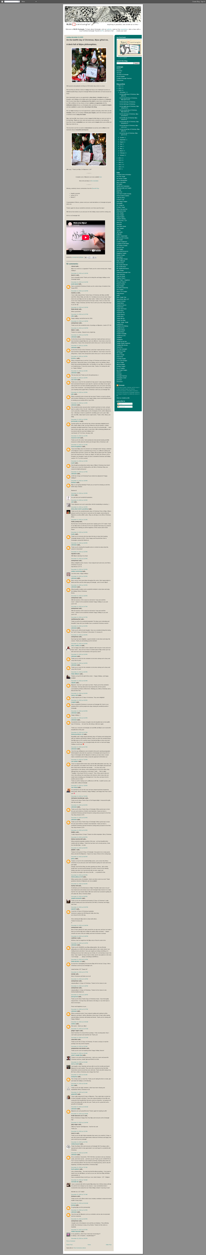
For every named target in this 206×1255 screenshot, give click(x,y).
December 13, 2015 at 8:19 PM (79, 817)
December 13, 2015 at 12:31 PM (79, 282)
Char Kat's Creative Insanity (124, 193)
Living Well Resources (122, 251)
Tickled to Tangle (121, 351)
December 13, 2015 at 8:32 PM (79, 837)
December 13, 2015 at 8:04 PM (79, 805)
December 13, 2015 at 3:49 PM (79, 663)
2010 (119, 166)
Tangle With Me (121, 318)
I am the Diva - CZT (122, 220)
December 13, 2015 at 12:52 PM (79, 335)
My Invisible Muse (121, 266)
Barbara (73, 482)
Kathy (73, 534)
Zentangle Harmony (122, 376)
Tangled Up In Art (121, 335)
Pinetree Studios (121, 284)
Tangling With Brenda (122, 345)
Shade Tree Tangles (122, 291)
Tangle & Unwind (121, 301)
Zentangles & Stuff (121, 377)
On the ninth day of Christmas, (127, 104)
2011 (119, 164)
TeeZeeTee (120, 347)
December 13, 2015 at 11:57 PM (79, 1009)
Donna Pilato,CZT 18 (77, 877)
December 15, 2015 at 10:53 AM (79, 1203)
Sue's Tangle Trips (121, 297)
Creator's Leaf (120, 199)
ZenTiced (119, 379)
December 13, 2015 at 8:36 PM (79, 848)
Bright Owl (119, 192)
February (122, 153)
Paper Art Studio (121, 276)
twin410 (73, 909)
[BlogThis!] (89, 257)
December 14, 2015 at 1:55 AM (79, 1053)
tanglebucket (120, 324)
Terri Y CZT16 (75, 1064)
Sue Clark (74, 379)
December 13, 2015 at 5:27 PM (79, 732)
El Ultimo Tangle (121, 207)
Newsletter (119, 70)
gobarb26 (74, 1094)
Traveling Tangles (121, 358)
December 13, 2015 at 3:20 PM (79, 643)
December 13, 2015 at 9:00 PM (79, 856)
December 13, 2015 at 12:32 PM (79, 291)
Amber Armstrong (76, 571)
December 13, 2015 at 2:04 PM (79, 532)
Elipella (73, 682)
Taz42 (73, 463)
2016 (119, 88)
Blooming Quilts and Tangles (124, 188)
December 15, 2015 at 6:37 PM (79, 1229)
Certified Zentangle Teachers (124, 78)
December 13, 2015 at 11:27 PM (79, 972)
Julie (72, 394)
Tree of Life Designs (122, 360)
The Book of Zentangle (122, 74)
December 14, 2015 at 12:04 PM (79, 1122)
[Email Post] (85, 257)
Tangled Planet (120, 331)
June (121, 146)
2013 (119, 160)
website (109, 29)
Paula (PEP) (74, 284)
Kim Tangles (120, 239)
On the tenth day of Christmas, (128, 102)
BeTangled (119, 184)
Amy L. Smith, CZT (76, 645)
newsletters (124, 29)
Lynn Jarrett (74, 996)
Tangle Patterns (121, 314)
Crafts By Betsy (121, 197)
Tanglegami (120, 339)
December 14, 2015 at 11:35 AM (79, 1113)
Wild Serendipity (121, 364)
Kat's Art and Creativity (122, 238)
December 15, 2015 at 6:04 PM (79, 1219)
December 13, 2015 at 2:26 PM (79, 569)
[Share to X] (91, 257)
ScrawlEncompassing (122, 287)
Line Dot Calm (120, 247)
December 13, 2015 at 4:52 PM (79, 680)
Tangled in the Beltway (122, 326)
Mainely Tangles (121, 255)
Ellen (72, 316)
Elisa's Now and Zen (122, 209)
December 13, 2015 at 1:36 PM (79, 507)
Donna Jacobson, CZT (77, 734)
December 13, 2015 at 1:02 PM (79, 377)
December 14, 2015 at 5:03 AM (79, 1074)
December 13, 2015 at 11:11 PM (79, 959)
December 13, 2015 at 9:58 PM (79, 896)
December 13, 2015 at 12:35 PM (79, 307)
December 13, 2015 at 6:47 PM (79, 747)
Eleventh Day (95, 188)
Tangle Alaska (120, 303)
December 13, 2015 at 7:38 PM (79, 785)
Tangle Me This (121, 312)
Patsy (73, 858)
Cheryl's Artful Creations (123, 195)
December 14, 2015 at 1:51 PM (79, 1131)
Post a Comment (70, 1241)
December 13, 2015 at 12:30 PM (79, 273)
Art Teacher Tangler (122, 178)
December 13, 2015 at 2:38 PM (79, 595)
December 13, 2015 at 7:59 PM (79, 796)
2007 (119, 169)
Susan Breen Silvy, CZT (123, 299)
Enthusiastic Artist (121, 211)
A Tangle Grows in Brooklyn (124, 174)
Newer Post (69, 1244)
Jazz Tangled (120, 228)
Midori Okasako (76, 1231)
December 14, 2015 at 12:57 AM (79, 1037)
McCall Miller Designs (122, 259)
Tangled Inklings (121, 330)
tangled (73, 702)
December (123, 92)
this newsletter (94, 180)
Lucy (72, 1085)
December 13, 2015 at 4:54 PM (79, 693)
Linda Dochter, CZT (76, 961)
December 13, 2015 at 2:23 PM (79, 558)
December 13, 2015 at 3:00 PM (79, 635)
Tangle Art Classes (121, 305)
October (122, 137)
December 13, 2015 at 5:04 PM (79, 711)
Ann (72, 502)
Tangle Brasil (120, 306)
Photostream (120, 80)
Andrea (73, 1024)
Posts (120, 404)
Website (119, 68)
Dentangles (120, 203)
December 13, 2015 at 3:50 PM (79, 672)
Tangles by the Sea (122, 341)
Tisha (72, 495)
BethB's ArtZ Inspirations (123, 186)
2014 (119, 158)
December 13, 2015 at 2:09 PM (79, 543)
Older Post (108, 1244)
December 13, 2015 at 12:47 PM (79, 314)
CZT (102, 31)
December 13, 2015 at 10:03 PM (79, 907)
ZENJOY (119, 372)
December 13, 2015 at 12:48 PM (79, 321)
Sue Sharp (74, 787)
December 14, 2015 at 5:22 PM (79, 1152)
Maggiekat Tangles (121, 253)
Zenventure (120, 381)
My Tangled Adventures (123, 268)
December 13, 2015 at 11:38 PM (79, 994)
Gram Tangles (120, 215)
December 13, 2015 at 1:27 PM (79, 471)
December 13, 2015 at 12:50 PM (79, 328)
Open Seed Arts (121, 274)
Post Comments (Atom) (80, 1248)
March (121, 150)
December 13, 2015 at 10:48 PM (79, 936)
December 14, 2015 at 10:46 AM (79, 1106)
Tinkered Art (120, 356)
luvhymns (74, 1076)
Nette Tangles (120, 270)
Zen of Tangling (121, 368)
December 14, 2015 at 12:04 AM (79, 1021)
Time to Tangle (120, 354)
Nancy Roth (74, 695)
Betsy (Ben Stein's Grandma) (79, 509)
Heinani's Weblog (121, 218)
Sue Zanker (74, 761)
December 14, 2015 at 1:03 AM (79, 1046)
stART (118, 295)
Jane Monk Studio (121, 226)
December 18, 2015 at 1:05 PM (79, 1238)
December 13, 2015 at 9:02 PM (79, 875)
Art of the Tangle (121, 176)
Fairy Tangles (120, 213)
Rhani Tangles (120, 285)
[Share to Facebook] (93, 257)
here (100, 177)
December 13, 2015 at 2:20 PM (79, 551)
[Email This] (87, 257)
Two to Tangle (120, 362)
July (121, 144)
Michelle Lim (75, 1182)
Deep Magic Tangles (122, 201)
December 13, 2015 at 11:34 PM (79, 979)
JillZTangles (120, 232)
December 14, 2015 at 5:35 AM (79, 1083)
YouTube (119, 72)
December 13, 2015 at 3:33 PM (79, 654)
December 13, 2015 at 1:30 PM (79, 480)
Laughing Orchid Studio (123, 243)
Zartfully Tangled (121, 366)
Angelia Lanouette (76, 898)
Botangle (119, 190)
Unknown (74, 337)
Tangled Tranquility (121, 333)
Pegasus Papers (121, 278)
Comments (122, 406)
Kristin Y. (73, 358)
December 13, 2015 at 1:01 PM (79, 371)
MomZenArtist (120, 262)
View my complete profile (123, 398)
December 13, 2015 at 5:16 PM (79, 718)
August (122, 142)
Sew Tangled (120, 289)
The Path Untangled (122, 349)
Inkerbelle (119, 224)
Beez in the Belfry (121, 182)
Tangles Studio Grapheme (123, 343)
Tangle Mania (120, 310)
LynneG (73, 1205)
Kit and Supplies (121, 76)
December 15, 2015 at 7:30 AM (79, 1180)
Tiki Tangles (120, 352)
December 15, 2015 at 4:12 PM (79, 1210)
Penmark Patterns (121, 282)
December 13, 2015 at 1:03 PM (79, 392)
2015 (119, 90)
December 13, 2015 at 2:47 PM (79, 606)
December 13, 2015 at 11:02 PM (79, 943)
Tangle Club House (121, 308)
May (121, 148)
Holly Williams (75, 674)
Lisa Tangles (120, 249)
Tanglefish (119, 337)
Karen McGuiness (76, 446)
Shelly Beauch (75, 1144)
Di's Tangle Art (120, 205)
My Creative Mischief (122, 264)
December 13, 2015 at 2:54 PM (79, 626)
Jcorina (118, 230)
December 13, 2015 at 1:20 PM (79, 419)
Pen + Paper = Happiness (123, 280)
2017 (119, 86)
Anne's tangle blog (76, 1055)
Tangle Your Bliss (121, 320)
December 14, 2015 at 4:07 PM (79, 1142)
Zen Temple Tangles (122, 370)
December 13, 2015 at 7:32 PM (79, 759)
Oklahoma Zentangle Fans (123, 272)
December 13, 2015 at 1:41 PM (79, 519)
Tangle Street (120, 316)
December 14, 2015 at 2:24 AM (79, 1062)
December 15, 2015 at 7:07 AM (79, 1167)
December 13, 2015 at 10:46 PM (79, 925)
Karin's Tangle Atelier (122, 236)
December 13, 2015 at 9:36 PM (79, 883)
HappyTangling (120, 216)
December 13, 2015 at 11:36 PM (79, 986)
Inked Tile (119, 222)
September (123, 139)
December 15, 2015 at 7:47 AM (79, 1194)
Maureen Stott (75, 438)
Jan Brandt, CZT (75, 421)
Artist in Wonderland (122, 180)
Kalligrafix (119, 234)
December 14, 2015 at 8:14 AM (79, 1092)
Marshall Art (120, 257)
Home (89, 1244)
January (122, 155)
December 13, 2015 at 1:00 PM (79, 345)
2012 (119, 162)
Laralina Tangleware (122, 241)
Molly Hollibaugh (121, 260)
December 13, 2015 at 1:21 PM (79, 435)
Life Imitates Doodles (122, 245)
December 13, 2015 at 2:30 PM (79, 576)
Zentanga (119, 374)
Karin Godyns (75, 1169)
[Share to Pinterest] (96, 257)
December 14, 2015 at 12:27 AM (79, 1028)
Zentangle (121, 385)
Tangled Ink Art (120, 328)
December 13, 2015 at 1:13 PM (79, 403)
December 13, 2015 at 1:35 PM (79, 493)
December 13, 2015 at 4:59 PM (79, 700)
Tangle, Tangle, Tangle (122, 322)
